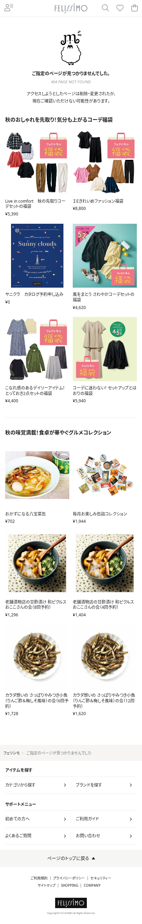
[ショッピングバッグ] (134, 8)
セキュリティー (100, 878)
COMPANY (92, 885)
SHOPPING (69, 885)
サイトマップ (46, 885)
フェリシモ (11, 752)
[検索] (105, 8)
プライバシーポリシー (69, 878)
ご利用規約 (39, 878)
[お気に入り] (120, 8)
